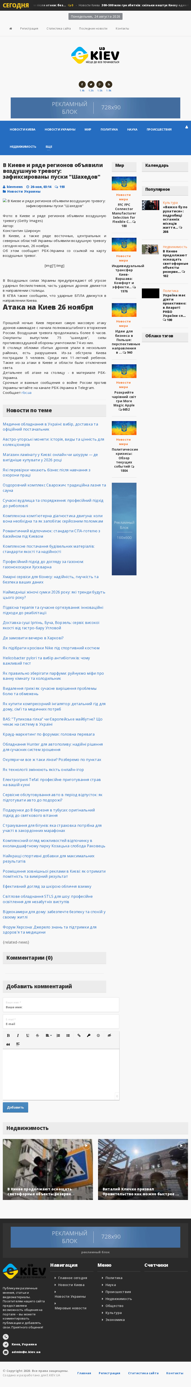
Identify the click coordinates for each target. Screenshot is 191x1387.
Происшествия (159, 129)
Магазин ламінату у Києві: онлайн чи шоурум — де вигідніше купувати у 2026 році (50, 457)
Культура (170, 202)
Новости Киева (22, 129)
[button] (8, 1035)
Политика (109, 129)
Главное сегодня (72, 1278)
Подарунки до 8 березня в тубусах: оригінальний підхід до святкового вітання (49, 812)
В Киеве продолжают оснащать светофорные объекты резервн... (175, 261)
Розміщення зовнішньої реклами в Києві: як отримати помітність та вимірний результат (54, 874)
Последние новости (93, 28)
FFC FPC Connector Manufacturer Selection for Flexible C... (124, 213)
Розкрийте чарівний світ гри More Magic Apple (124, 398)
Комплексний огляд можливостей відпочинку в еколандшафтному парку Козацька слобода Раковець (54, 843)
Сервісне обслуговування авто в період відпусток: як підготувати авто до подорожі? (52, 797)
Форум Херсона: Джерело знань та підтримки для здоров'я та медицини (49, 930)
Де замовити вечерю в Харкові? (33, 637)
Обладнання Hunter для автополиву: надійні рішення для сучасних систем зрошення (53, 747)
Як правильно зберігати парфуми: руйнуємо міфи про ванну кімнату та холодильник (53, 676)
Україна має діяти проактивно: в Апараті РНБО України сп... (174, 305)
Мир (88, 129)
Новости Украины (60, 129)
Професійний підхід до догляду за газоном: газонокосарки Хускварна (43, 564)
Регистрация (29, 28)
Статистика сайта (59, 28)
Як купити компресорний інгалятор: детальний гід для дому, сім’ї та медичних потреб (54, 706)
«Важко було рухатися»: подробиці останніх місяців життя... (175, 217)
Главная (84, 1373)
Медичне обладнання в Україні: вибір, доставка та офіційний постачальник (50, 427)
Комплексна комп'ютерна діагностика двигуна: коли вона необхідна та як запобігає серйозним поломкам (53, 518)
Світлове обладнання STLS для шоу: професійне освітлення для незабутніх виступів (48, 899)
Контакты (122, 28)
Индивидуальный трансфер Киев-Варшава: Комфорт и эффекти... (128, 276)
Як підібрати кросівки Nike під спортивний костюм (51, 647)
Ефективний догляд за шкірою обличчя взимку (47, 886)
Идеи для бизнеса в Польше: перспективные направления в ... (126, 342)
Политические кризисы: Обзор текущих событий (125, 458)
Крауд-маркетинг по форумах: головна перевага (49, 734)
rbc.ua (26, 392)
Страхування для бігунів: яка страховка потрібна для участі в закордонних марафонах (52, 828)
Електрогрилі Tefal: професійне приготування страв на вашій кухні (52, 782)
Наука (132, 129)
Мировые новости (70, 1308)
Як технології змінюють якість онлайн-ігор (43, 769)
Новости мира (123, 197)
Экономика (115, 1319)
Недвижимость (23, 146)
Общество (115, 1305)
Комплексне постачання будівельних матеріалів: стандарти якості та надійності (49, 549)
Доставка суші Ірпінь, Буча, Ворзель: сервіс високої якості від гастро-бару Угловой (51, 625)
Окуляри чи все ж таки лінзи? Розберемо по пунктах (52, 759)
